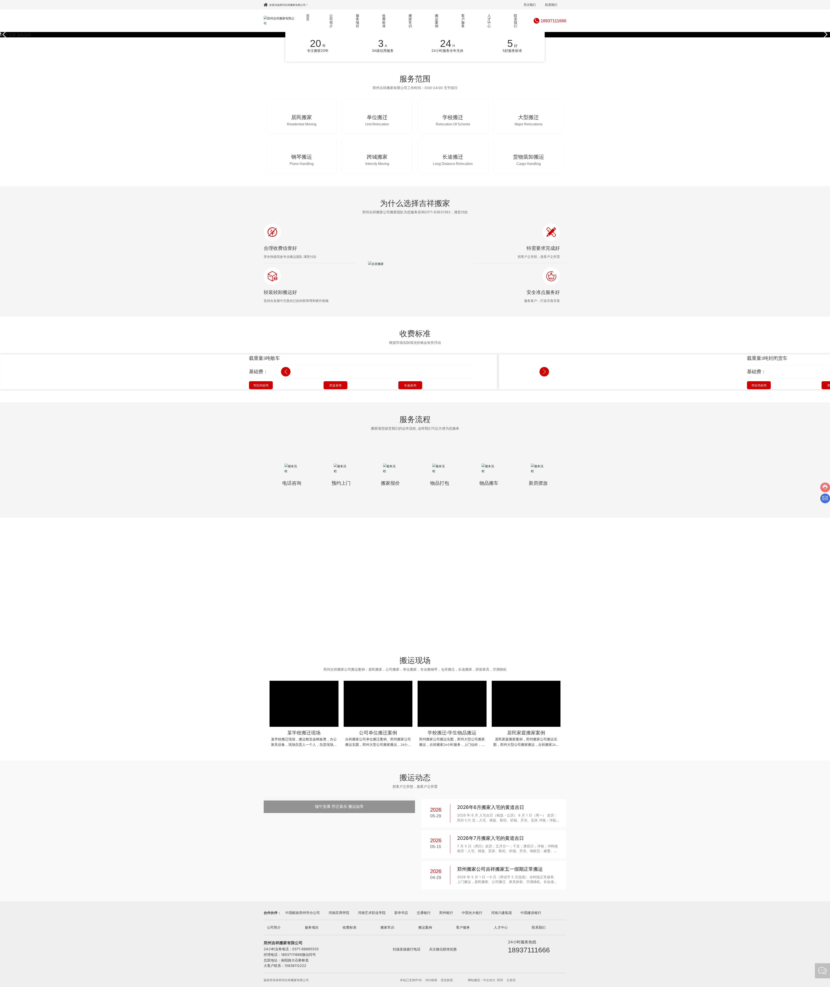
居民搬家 (301, 120)
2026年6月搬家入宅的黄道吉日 (490, 927)
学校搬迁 (452, 120)
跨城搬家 (377, 162)
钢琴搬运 (301, 162)
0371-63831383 (437, 217)
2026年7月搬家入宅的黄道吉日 (490, 958)
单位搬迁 (377, 120)
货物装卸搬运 (528, 162)
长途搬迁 (452, 162)
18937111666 (553, 20)
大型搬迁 (528, 120)
